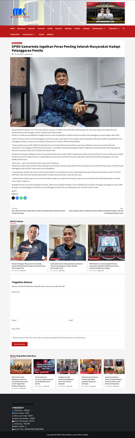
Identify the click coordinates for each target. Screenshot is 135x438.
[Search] (123, 28)
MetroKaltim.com (68, 435)
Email (71, 320)
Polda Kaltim (15, 34)
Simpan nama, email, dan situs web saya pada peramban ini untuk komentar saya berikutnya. (49, 337)
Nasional (31, 28)
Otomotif (41, 28)
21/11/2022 (19, 54)
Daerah (41, 34)
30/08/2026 (16, 388)
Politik (50, 28)
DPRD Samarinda (17, 43)
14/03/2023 (16, 270)
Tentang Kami (28, 34)
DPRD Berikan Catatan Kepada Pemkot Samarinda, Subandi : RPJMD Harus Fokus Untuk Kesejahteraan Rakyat (104, 266)
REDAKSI (50, 34)
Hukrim (112, 372)
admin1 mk (28, 54)
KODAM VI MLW (44, 372)
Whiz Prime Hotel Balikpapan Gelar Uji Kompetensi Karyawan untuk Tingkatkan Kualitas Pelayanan (20, 381)
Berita (13, 372)
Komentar (16, 292)
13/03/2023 (55, 270)
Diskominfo (113, 28)
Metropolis (21, 28)
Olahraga (68, 28)
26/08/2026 (63, 386)
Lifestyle (86, 28)
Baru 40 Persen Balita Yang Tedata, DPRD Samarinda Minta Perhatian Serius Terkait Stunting (38, 210)
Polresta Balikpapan (69, 372)
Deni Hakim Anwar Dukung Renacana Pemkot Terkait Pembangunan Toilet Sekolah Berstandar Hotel (67, 266)
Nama (14, 320)
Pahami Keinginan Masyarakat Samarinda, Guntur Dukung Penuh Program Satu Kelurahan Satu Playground (28, 266)
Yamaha (77, 28)
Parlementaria (97, 28)
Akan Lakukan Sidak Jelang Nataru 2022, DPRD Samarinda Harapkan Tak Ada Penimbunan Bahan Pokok (96, 210)
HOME (12, 28)
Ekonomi (58, 28)
